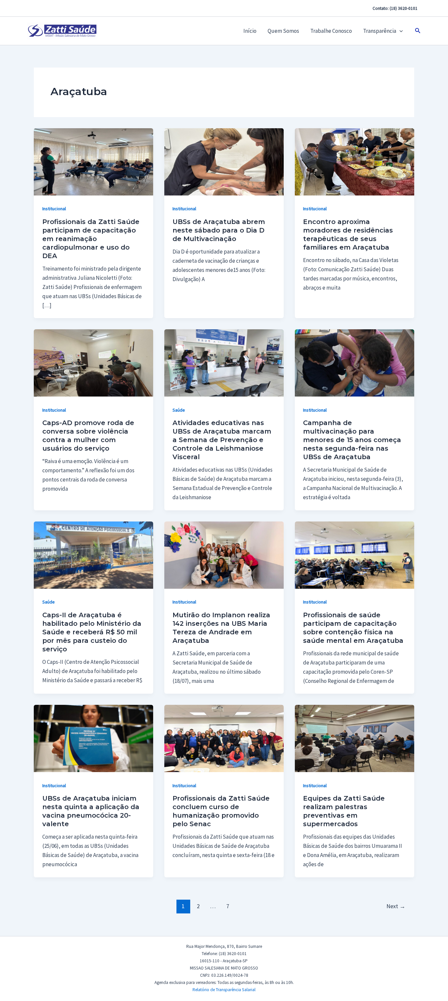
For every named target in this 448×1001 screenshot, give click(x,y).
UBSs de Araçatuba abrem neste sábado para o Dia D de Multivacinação (219, 230)
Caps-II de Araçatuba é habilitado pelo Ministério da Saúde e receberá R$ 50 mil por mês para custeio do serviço (91, 632)
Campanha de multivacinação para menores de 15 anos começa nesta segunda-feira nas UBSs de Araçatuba (352, 440)
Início (249, 30)
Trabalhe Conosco (331, 30)
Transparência (379, 30)
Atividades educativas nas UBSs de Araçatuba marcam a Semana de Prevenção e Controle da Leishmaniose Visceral (222, 440)
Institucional (54, 209)
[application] (399, 31)
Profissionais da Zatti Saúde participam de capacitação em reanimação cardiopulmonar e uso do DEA (90, 239)
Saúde (179, 410)
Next (395, 906)
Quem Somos (283, 30)
